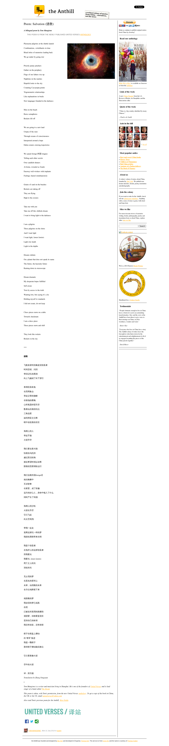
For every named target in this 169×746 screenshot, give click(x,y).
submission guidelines (131, 198)
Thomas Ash (85, 741)
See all (145, 144)
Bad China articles (126, 164)
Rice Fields (64, 700)
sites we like (127, 220)
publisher (130, 85)
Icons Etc (106, 741)
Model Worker (138, 266)
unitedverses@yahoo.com (52, 695)
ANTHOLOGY (85, 35)
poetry (59, 731)
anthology (82, 693)
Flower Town (125, 159)
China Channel (128, 96)
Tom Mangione (34, 731)
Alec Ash (130, 181)
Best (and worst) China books (130, 157)
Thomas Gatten (133, 741)
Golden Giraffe (135, 300)
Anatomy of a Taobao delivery (130, 166)
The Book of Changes (127, 168)
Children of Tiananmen (128, 161)
